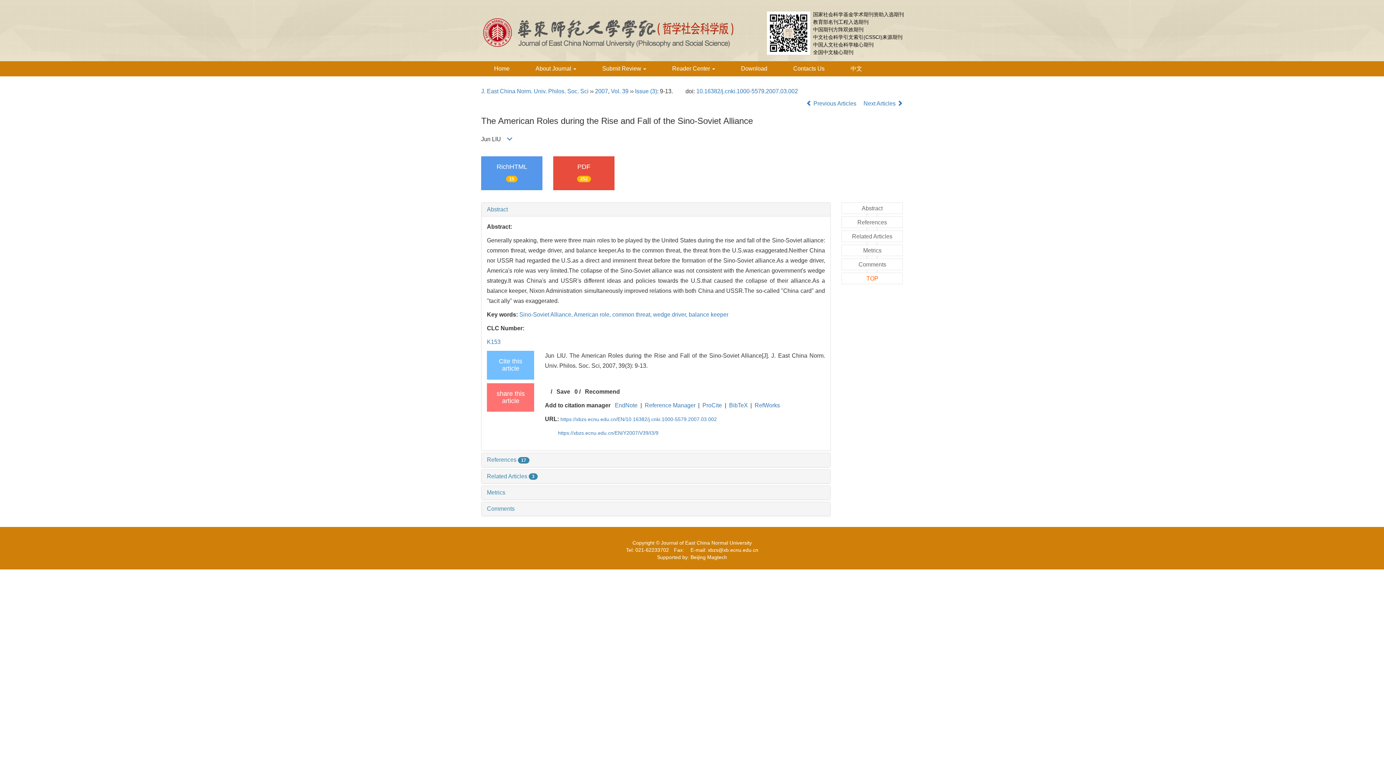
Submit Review (622, 69)
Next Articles (880, 103)
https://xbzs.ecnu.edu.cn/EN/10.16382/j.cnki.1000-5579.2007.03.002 (638, 419)
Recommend (602, 392)
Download (754, 69)
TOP (872, 279)
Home (502, 69)
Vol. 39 (620, 91)
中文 (856, 69)
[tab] (656, 209)
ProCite (712, 405)
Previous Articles (835, 103)
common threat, (632, 315)
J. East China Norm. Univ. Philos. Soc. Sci (535, 91)
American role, (593, 315)
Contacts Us (809, 69)
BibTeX (738, 405)
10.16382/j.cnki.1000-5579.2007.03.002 (747, 91)
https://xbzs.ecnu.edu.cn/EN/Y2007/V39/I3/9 (608, 433)
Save (563, 392)
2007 (601, 91)
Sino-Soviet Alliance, (546, 315)
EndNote (626, 405)
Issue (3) (646, 91)
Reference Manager (670, 405)
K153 (494, 342)
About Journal (554, 69)
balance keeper (708, 315)
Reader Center (691, 69)
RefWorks (767, 405)
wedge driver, (671, 315)
